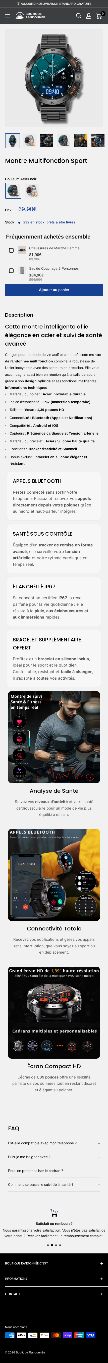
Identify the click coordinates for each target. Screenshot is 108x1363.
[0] (99, 16)
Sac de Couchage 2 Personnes (54, 268)
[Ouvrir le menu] (7, 16)
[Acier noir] (13, 191)
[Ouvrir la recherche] (79, 16)
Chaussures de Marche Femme (54, 248)
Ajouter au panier (54, 290)
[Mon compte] (88, 16)
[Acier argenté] (32, 191)
